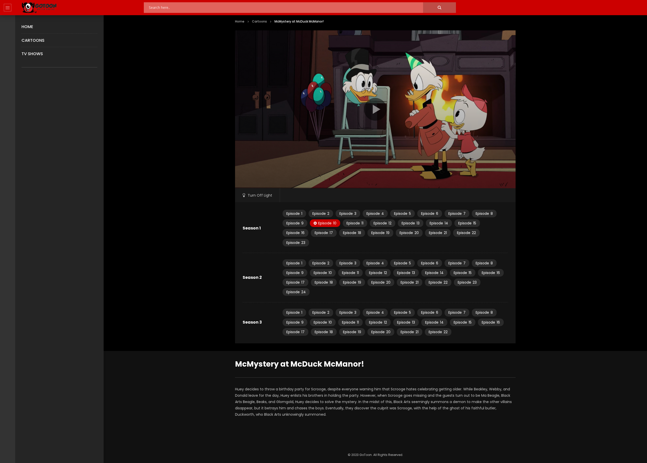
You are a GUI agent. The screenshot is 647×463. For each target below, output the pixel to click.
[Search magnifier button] (439, 7)
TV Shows (32, 54)
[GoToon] (39, 7)
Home (27, 27)
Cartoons (32, 40)
